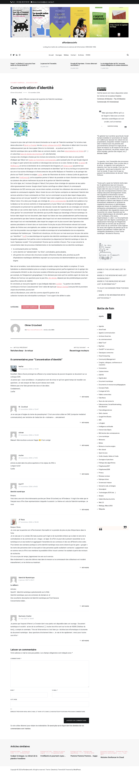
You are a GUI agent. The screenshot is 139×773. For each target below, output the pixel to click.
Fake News (102, 398)
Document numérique (17, 82)
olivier (21, 433)
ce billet (59, 284)
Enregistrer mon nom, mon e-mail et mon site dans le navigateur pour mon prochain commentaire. (47, 711)
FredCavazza (24, 178)
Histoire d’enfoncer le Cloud (112, 757)
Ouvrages (59, 55)
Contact (73, 55)
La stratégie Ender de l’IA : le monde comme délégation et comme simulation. (114, 64)
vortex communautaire (58, 201)
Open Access (103, 453)
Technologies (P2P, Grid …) (107, 492)
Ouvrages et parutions (106, 459)
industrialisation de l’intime (74, 151)
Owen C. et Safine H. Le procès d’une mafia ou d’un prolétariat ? (22, 64)
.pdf (24, 236)
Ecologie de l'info (31, 82)
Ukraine (101, 496)
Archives (81, 55)
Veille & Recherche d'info (107, 499)
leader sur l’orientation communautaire (42, 160)
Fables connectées (105, 394)
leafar (21, 366)
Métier (101, 443)
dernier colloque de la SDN (51, 145)
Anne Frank (102, 329)
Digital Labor (103, 378)
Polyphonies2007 (104, 466)
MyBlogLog (14, 166)
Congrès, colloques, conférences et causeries (110, 364)
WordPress (77, 769)
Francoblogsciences (105, 410)
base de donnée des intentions (31, 154)
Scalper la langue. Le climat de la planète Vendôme (23, 757)
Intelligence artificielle (106, 426)
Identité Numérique (26, 578)
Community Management (107, 359)
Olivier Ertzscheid (16, 92)
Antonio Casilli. (102, 153)
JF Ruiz (22, 520)
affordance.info (69, 42)
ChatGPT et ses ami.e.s (106, 349)
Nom (12, 690)
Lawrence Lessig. (113, 126)
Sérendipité (102, 489)
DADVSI (101, 375)
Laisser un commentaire (76, 720)
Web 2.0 (101, 502)
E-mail (55, 690)
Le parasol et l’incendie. (48, 63)
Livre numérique (104, 436)
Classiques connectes (106, 352)
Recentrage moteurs (79, 349)
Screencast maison (105, 482)
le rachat (82, 163)
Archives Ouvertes (105, 336)
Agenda (101, 326)
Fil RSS (88, 55)
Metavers (102, 440)
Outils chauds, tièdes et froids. (109, 456)
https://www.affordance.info (35, 330)
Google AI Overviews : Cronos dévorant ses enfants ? (84, 64)
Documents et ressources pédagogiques (112, 384)
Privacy (101, 473)
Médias (66, 55)
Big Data (101, 346)
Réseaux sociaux (104, 476)
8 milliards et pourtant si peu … (53, 756)
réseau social (68, 166)
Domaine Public (104, 388)
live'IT (21, 484)
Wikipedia (102, 509)
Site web (13, 699)
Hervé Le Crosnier (30, 145)
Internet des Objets (105, 430)
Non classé (102, 449)
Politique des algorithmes (107, 463)
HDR (100, 420)
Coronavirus (103, 368)
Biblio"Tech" (102, 343)
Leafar (40, 175)
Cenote (53, 769)
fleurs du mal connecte (106, 401)
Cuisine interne (103, 371)
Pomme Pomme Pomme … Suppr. (84, 756)
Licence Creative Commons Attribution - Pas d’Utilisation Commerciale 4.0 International (111, 99)
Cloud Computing (104, 356)
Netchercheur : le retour (21, 349)
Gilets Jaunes (103, 413)
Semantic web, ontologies (107, 486)
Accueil (51, 55)
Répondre (85, 397)
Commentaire (15, 658)
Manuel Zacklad (62, 287)
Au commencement (105, 339)
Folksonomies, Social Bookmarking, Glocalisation (110, 405)
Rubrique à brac (104, 479)
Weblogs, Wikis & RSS (106, 506)
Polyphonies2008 (104, 469)
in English (102, 423)
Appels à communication (107, 333)
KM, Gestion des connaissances (109, 433)
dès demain (52, 278)
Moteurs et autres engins (107, 446)
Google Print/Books (105, 416)
